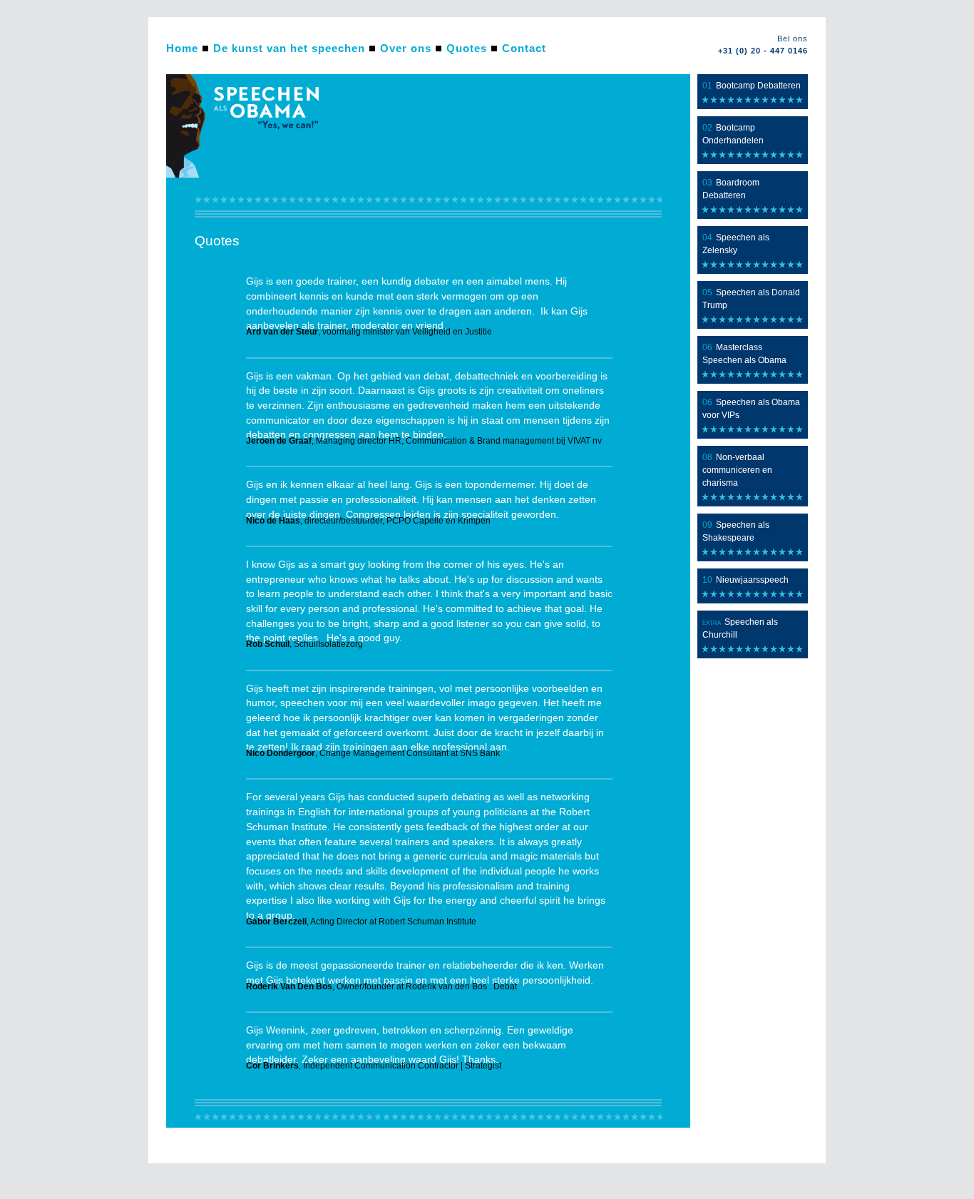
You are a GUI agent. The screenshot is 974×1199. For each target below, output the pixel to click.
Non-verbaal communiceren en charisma (737, 470)
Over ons (405, 48)
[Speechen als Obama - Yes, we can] (251, 175)
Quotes (466, 48)
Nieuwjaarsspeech (752, 580)
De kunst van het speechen (289, 48)
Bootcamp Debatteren (758, 86)
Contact (524, 48)
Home (182, 48)
